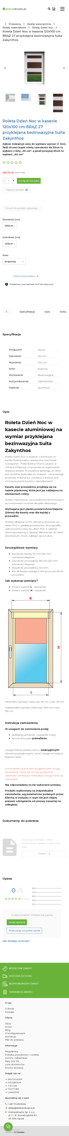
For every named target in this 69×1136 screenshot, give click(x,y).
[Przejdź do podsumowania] (53, 9)
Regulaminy (11, 1051)
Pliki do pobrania (14, 1039)
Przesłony (15, 24)
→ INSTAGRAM (13, 1079)
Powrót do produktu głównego (22, 208)
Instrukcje (10, 1036)
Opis (47, 311)
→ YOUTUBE (12, 1089)
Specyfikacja (27, 311)
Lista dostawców (14, 1064)
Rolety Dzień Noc (42, 27)
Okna (8, 1023)
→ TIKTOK (11, 1085)
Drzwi (8, 1026)
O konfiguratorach (15, 1033)
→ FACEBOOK (13, 1082)
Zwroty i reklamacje (16, 1058)
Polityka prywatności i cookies (22, 1054)
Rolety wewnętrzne (39, 24)
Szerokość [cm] (11, 237)
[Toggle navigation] (62, 9)
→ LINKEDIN (12, 1092)
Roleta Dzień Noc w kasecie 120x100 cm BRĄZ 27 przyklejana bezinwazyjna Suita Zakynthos (32, 36)
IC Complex (19, 1132)
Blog (7, 1030)
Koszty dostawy (14, 1067)
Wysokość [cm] (11, 219)
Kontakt (9, 1012)
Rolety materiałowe (14, 27)
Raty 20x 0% (12, 1061)
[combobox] (10, 225)
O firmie (9, 1008)
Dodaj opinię (16, 922)
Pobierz (42, 853)
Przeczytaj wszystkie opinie (24, 930)
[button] (5, 68)
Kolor (6, 255)
